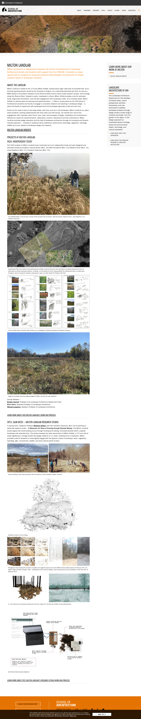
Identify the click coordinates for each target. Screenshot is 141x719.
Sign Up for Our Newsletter (28, 704)
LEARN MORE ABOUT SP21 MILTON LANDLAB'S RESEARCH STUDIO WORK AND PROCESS (38, 680)
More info (73, 716)
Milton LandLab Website (19, 130)
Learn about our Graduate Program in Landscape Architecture (119, 142)
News (77, 709)
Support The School (63, 709)
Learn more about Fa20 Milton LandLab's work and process (31, 415)
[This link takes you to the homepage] (12, 10)
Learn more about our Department (118, 134)
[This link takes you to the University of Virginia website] (12, 3)
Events (84, 709)
